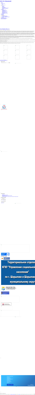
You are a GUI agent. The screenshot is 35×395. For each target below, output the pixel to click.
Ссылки (3, 17)
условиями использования (12, 394)
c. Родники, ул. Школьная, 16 (5, 16)
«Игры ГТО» (3, 194)
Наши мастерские (3, 7)
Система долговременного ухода (4, 18)
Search (1, 62)
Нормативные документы (4, 10)
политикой (19, 394)
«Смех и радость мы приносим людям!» (3, 60)
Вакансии (3, 6)
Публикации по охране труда (5, 13)
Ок (34, 394)
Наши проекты (3, 3)
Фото (2, 4)
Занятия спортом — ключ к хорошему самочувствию (7, 195)
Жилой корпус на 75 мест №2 (5, 8)
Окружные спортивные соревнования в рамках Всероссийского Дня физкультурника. (10, 196)
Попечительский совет (4, 11)
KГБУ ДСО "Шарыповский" (6, 1)
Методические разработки (4, 12)
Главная (2, 2)
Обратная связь (2, 14)
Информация (2, 9)
